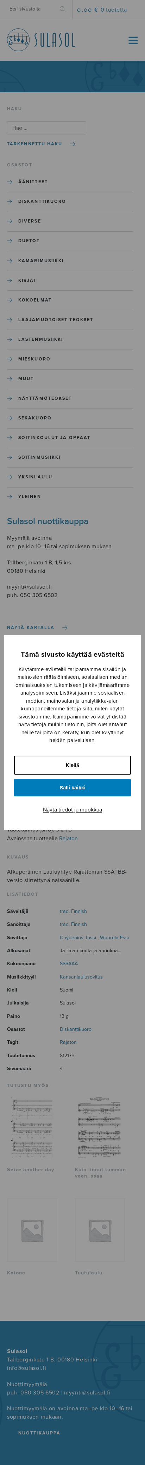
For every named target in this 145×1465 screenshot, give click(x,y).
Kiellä (72, 765)
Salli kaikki (73, 787)
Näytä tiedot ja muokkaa (72, 809)
